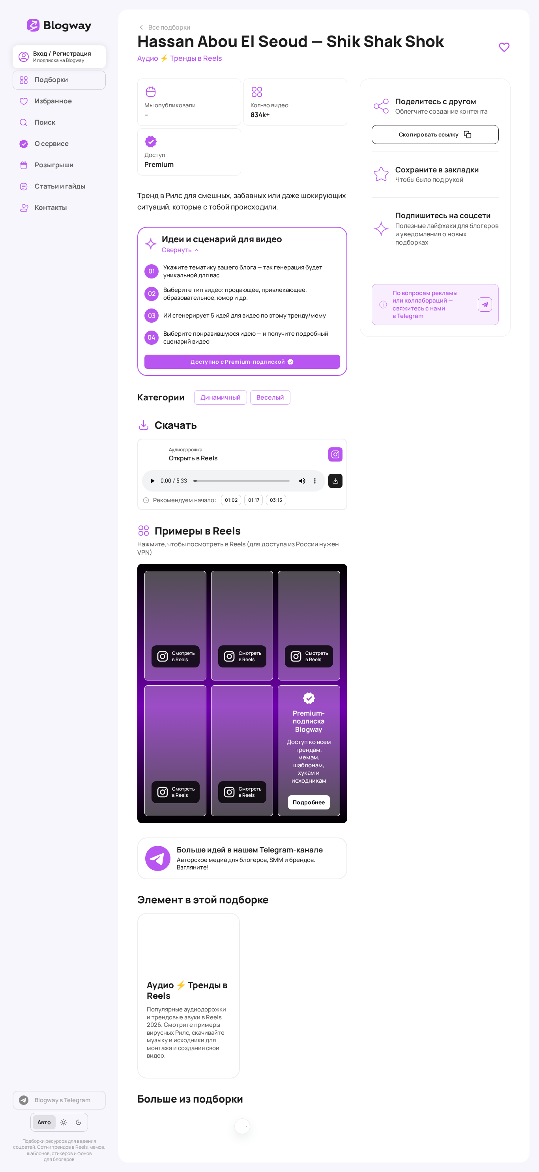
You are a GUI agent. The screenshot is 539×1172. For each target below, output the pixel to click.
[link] (59, 122)
